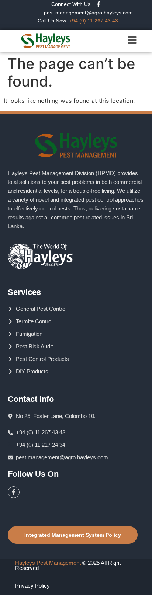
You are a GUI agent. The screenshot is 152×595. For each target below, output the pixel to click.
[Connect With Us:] (98, 4)
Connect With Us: (71, 4)
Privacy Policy (32, 585)
